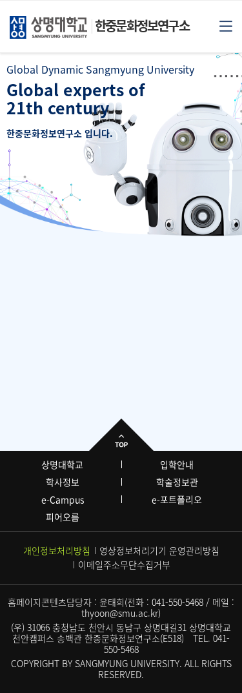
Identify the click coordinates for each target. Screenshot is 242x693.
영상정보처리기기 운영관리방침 (159, 550)
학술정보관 (177, 481)
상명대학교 (62, 464)
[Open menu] (225, 25)
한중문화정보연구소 (142, 25)
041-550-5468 (177, 601)
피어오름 (62, 516)
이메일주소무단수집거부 (124, 564)
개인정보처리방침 (56, 550)
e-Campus (62, 499)
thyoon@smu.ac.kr (119, 612)
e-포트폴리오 (177, 499)
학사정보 (62, 481)
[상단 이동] (121, 435)
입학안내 (177, 464)
